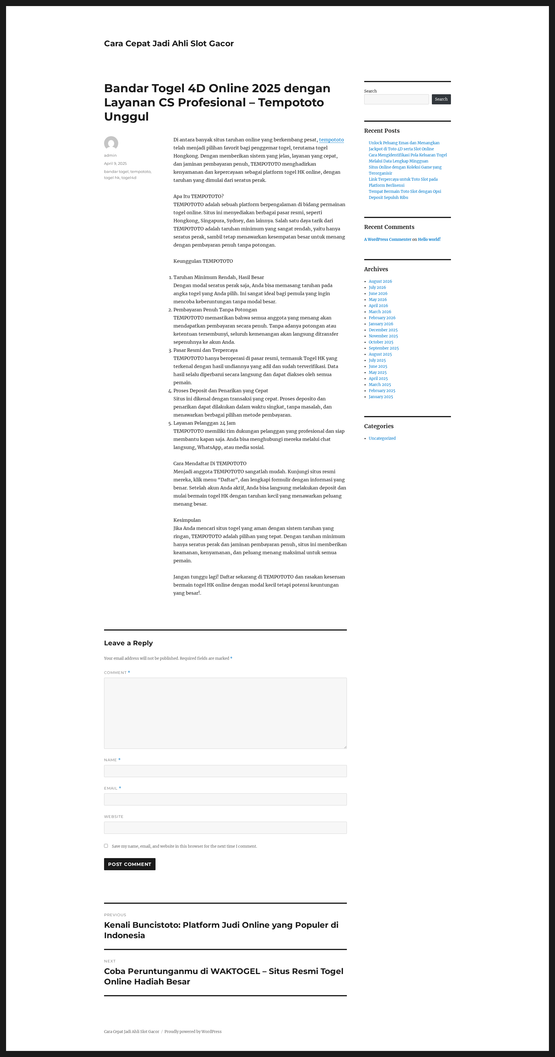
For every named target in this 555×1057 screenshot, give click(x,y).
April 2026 (378, 305)
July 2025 (377, 360)
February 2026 (382, 317)
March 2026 (380, 311)
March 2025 (380, 384)
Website (114, 816)
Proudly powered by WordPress (193, 1031)
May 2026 (378, 299)
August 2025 (380, 354)
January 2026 (381, 323)
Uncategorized (382, 438)
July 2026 (377, 287)
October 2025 (381, 342)
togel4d (128, 177)
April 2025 (378, 378)
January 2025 (381, 396)
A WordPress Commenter (387, 239)
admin (110, 155)
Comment (117, 672)
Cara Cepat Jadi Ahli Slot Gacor (169, 43)
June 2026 (378, 293)
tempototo (331, 140)
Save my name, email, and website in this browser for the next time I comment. (184, 846)
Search (370, 91)
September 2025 (384, 348)
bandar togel (116, 171)
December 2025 (383, 330)
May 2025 (378, 372)
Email (112, 788)
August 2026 (380, 281)
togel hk (112, 177)
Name (112, 759)
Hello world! (429, 239)
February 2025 (382, 390)
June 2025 (378, 366)
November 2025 (383, 336)
